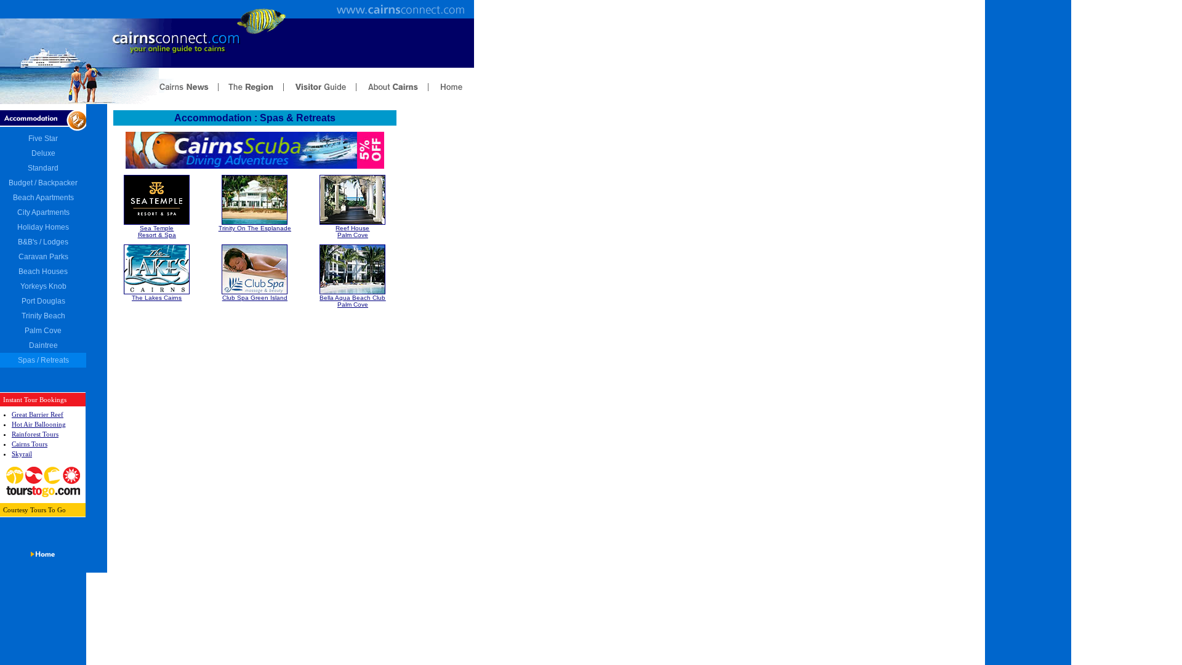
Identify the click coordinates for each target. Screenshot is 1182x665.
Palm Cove (43, 330)
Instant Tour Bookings (34, 399)
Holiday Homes (43, 227)
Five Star (43, 138)
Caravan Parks (43, 256)
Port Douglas (43, 301)
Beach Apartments (43, 197)
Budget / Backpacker (43, 183)
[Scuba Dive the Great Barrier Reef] (255, 166)
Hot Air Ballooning (39, 424)
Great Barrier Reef (37, 414)
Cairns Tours (29, 444)
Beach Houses (43, 271)
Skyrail (22, 453)
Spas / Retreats (43, 360)
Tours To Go (48, 510)
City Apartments (43, 212)
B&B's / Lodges (43, 242)
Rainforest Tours (35, 434)
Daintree (43, 345)
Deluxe (43, 153)
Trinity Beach (43, 316)
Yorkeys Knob (43, 286)
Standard (43, 168)
